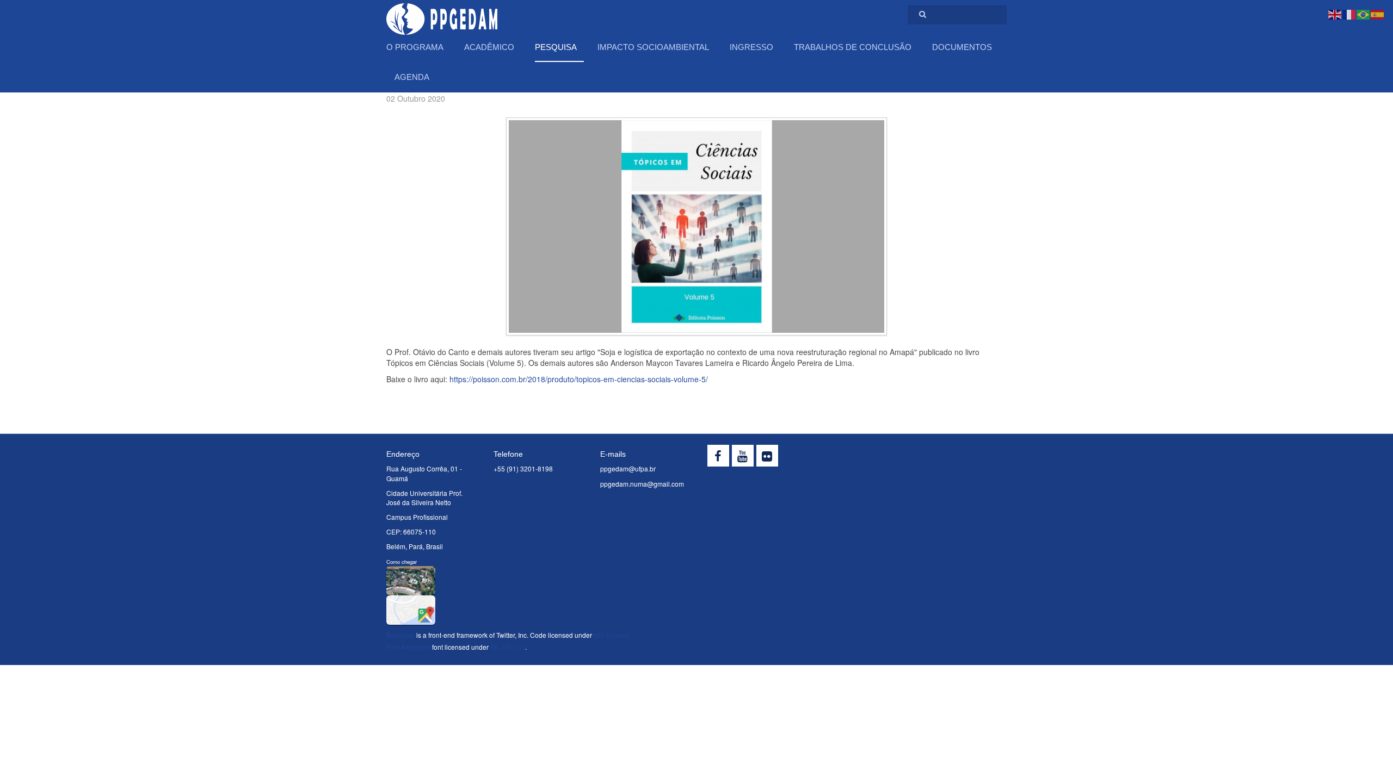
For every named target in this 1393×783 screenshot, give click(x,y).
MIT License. (612, 634)
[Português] (1364, 13)
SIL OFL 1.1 (507, 646)
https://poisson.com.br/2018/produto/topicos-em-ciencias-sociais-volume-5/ (578, 379)
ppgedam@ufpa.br (628, 468)
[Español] (1378, 13)
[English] (1335, 13)
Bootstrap (400, 634)
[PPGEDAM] (441, 15)
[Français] (1349, 13)
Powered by (957, 458)
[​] (718, 456)
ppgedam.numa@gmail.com (642, 483)
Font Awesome (408, 646)
